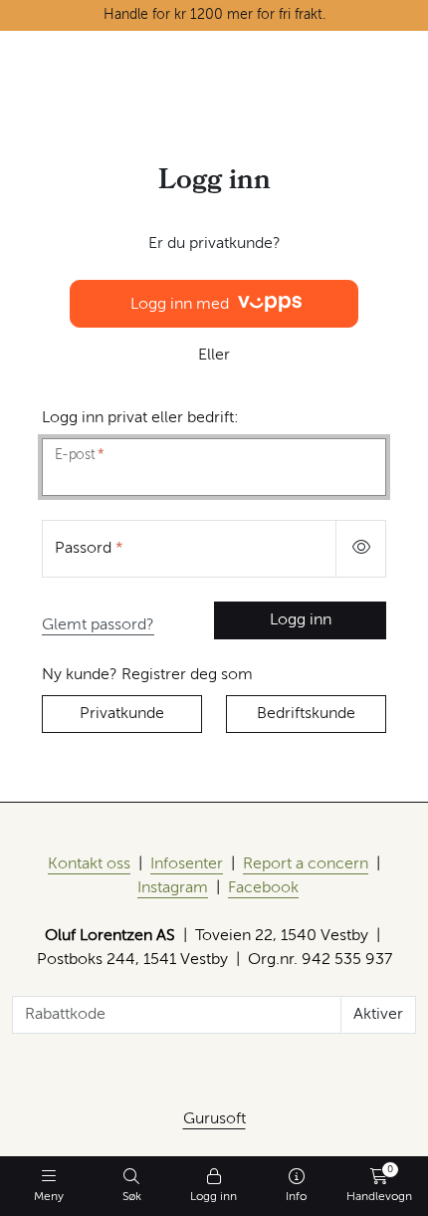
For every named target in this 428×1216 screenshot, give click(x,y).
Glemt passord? (98, 625)
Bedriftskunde (306, 714)
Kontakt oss (89, 864)
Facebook (263, 888)
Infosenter (186, 864)
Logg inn (300, 620)
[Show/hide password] (360, 549)
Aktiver (378, 1015)
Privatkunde (122, 714)
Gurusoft (214, 1119)
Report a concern (305, 864)
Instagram (172, 888)
